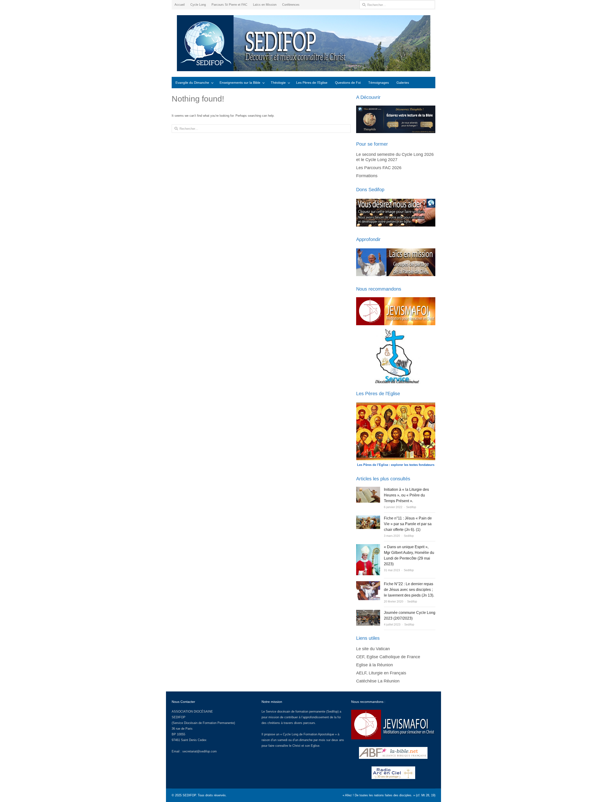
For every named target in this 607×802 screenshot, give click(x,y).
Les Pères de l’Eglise (311, 82)
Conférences (290, 4)
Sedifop (411, 507)
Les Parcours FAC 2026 (378, 167)
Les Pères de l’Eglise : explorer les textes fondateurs (395, 465)
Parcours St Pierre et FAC (229, 4)
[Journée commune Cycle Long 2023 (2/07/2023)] (368, 612)
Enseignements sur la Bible (240, 82)
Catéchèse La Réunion (378, 681)
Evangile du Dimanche (192, 82)
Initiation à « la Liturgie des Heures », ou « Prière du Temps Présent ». (406, 495)
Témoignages (378, 82)
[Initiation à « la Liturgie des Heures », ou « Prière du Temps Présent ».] (368, 489)
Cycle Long (198, 4)
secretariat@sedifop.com (199, 751)
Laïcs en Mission (264, 4)
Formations (366, 175)
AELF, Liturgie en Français (381, 673)
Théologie (278, 82)
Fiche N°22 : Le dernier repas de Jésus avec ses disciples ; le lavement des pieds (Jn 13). (409, 589)
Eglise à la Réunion (374, 665)
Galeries (402, 82)
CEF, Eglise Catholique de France (388, 656)
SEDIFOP (178, 717)
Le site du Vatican (373, 648)
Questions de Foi (348, 82)
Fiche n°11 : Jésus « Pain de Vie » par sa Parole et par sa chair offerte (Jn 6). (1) (408, 524)
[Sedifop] (303, 43)
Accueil (180, 4)
